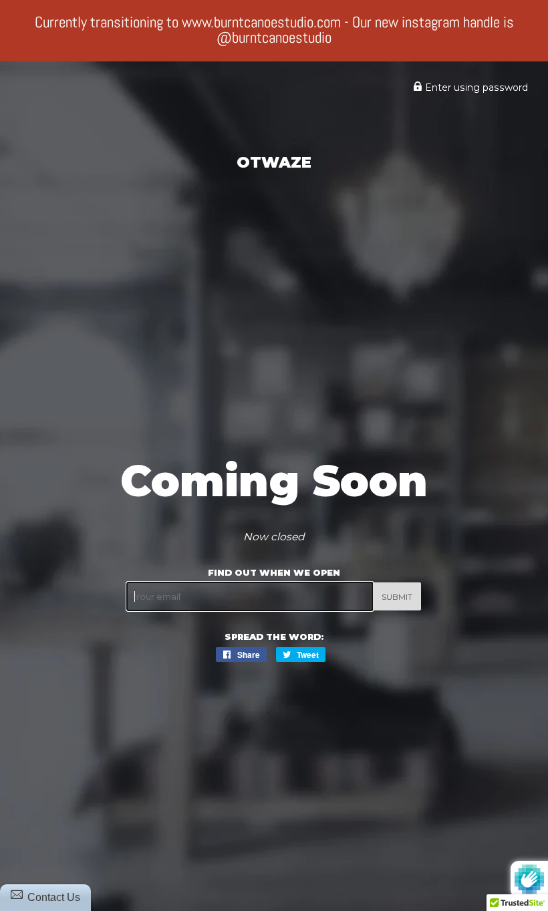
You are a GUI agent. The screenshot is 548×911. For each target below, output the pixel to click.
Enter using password (475, 87)
